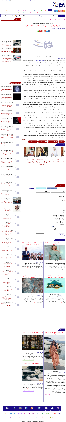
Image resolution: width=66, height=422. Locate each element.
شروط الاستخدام (61, 213)
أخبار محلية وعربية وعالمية (54, 19)
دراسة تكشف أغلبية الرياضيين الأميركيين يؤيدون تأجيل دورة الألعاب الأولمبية (7, 225)
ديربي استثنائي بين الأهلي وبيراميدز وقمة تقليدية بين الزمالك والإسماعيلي (7, 298)
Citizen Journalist (39, 410)
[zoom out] (26, 19)
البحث (25, 0)
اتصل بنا (20, 410)
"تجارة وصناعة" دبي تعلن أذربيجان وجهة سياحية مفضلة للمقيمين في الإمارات (7, 137)
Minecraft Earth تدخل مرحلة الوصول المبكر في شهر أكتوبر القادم (7, 242)
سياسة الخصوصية (7, 410)
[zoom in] (23, 19)
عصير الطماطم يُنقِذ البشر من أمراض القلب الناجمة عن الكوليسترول (7, 282)
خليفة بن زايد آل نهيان (43, 141)
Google (2, 0)
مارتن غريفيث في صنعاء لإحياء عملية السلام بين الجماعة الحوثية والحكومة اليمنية (7, 265)
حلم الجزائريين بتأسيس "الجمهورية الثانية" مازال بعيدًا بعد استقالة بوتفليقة (7, 273)
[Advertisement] (26, 6)
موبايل (14, 410)
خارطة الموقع (52, 410)
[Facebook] (52, 188)
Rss (32, 410)
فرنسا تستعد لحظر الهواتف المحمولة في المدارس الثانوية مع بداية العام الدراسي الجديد (7, 60)
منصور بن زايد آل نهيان (51, 71)
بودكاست (58, 410)
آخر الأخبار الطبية (48, 394)
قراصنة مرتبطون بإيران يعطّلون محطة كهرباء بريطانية (32, 15)
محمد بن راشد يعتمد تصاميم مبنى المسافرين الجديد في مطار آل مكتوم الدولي (54, 161)
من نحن (46, 410)
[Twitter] (41, 188)
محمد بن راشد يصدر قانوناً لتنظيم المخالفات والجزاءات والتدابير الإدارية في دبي (29, 161)
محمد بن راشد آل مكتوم (40, 60)
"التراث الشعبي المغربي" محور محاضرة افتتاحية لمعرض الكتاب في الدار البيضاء (7, 233)
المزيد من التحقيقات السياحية (28, 359)
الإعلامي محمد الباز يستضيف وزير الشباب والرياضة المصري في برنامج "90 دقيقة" (7, 153)
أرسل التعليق (61, 234)
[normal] (24, 19)
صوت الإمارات (6, 0)
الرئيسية (63, 19)
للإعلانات (26, 410)
